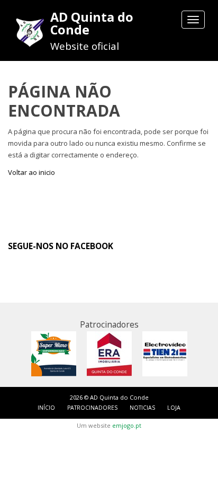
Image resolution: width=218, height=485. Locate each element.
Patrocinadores (92, 407)
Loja (173, 407)
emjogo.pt (126, 425)
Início (46, 407)
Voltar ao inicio (31, 172)
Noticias (142, 407)
